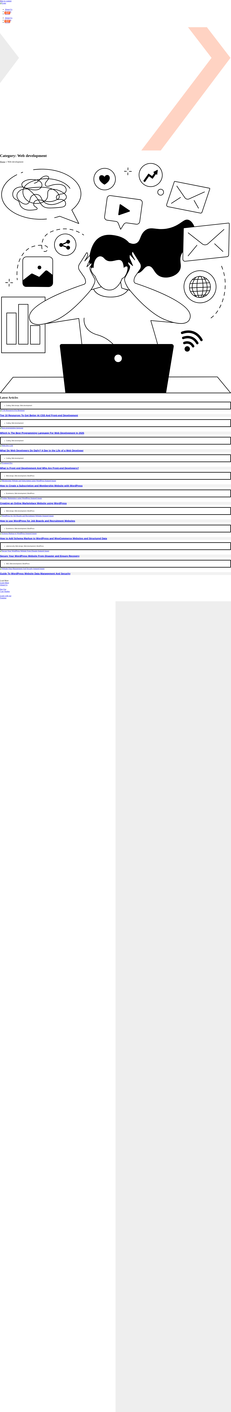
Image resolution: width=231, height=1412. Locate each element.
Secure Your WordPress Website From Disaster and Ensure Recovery (39, 556)
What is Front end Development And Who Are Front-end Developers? (39, 468)
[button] (4, 581)
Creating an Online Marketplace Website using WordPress (33, 503)
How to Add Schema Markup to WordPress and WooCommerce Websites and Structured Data (53, 538)
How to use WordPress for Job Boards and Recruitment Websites (37, 521)
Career (7, 14)
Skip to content (5, 1)
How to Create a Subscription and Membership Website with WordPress (41, 485)
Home (2, 162)
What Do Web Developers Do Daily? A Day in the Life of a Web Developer (41, 450)
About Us (8, 9)
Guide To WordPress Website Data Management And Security (35, 573)
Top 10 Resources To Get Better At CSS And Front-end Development (39, 415)
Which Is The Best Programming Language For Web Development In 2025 (42, 433)
